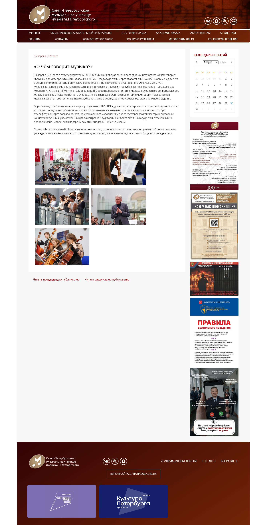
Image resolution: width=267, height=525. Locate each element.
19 (208, 97)
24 (196, 103)
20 (214, 97)
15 (225, 90)
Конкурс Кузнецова (140, 39)
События (34, 39)
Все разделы (229, 461)
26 (208, 103)
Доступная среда (134, 32)
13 (214, 90)
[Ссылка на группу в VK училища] (208, 21)
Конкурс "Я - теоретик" (223, 39)
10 (196, 90)
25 (202, 103)
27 (196, 78)
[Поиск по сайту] (225, 21)
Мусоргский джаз (181, 39)
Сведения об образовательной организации (81, 32)
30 (214, 78)
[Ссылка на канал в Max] (216, 21)
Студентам (228, 32)
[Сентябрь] (232, 62)
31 (220, 78)
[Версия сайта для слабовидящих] (233, 21)
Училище (35, 32)
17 (196, 97)
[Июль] (197, 62)
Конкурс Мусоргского (98, 39)
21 (220, 97)
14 (220, 90)
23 (231, 97)
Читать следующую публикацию (107, 279)
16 (231, 90)
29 (208, 78)
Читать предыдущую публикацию (56, 279)
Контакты (61, 39)
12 (208, 90)
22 (225, 97)
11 (202, 90)
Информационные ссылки (179, 461)
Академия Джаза (168, 32)
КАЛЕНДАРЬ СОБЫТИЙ (210, 55)
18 (202, 97)
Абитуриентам (200, 32)
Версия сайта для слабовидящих (133, 473)
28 (202, 78)
